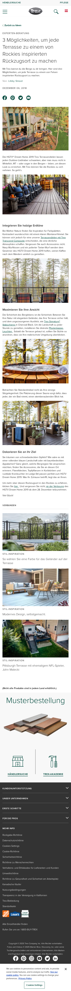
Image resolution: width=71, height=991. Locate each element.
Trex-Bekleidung (10, 901)
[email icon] (28, 98)
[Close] (65, 969)
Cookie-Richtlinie (10, 851)
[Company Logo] (36, 11)
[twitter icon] (20, 98)
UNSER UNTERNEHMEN (15, 798)
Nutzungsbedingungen (14, 890)
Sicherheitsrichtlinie (12, 857)
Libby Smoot (15, 81)
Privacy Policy (25, 978)
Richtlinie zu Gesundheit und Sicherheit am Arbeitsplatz (30, 879)
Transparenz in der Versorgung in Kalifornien (24, 895)
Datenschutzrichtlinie (13, 840)
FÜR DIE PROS (10, 818)
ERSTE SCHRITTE (11, 808)
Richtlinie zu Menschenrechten (18, 862)
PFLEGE (64, 2)
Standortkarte (9, 906)
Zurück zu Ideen (12, 25)
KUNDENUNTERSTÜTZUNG (17, 788)
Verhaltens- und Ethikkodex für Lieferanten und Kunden (30, 868)
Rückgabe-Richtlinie (12, 835)
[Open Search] (56, 11)
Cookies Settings (34, 985)
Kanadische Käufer (11, 884)
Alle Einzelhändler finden (15, 924)
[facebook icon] (4, 98)
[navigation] (35, 8)
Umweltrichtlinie (10, 873)
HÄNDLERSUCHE (11, 2)
